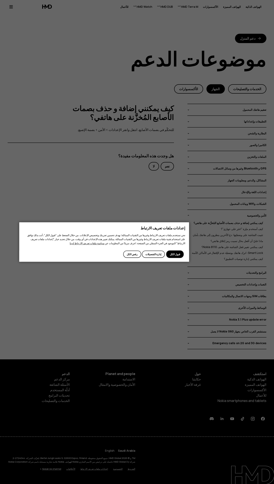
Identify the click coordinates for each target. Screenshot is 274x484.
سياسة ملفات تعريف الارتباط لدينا (87, 243)
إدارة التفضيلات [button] (153, 254)
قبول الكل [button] (175, 254)
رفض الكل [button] (132, 254)
